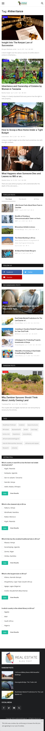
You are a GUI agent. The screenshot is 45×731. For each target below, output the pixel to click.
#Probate (6, 429)
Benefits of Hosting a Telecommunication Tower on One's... (28, 217)
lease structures (33, 425)
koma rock (6, 434)
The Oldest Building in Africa (25, 238)
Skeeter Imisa (6, 180)
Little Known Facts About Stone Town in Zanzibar (28, 206)
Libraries (14, 448)
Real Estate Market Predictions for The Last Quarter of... (28, 319)
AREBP (17, 210)
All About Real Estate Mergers (25, 251)
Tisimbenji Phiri (6, 404)
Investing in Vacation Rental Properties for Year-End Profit (29, 330)
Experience (16, 434)
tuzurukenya (27, 434)
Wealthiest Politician (9, 425)
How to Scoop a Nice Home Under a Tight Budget (22, 131)
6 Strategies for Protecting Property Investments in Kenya (27, 341)
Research (6, 448)
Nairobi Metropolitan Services (12, 443)
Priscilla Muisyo (19, 229)
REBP (16, 221)
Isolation (22, 425)
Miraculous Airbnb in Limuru (25, 227)
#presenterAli (16, 429)
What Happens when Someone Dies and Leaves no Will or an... (21, 175)
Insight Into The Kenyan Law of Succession (17, 44)
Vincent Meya (19, 323)
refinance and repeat (32, 443)
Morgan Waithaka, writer (9, 49)
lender (26, 429)
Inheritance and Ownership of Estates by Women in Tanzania (22, 87)
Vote (4, 493)
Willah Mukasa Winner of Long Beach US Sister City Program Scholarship (27, 242)
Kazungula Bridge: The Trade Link (26, 682)
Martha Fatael (6, 93)
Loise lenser (5, 136)
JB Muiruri (18, 334)
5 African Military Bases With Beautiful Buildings (27, 673)
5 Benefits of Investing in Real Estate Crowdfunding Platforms (27, 352)
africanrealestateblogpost (11, 439)
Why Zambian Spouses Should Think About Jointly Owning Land (20, 399)
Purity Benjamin (19, 345)
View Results (14, 493)
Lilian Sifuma (6, 312)
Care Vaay (34, 429)
